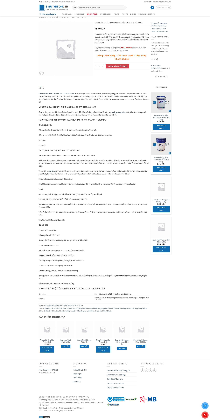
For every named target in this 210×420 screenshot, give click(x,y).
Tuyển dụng (77, 377)
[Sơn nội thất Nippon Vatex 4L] (84, 329)
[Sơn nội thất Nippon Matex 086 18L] (140, 329)
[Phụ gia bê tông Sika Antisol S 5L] (47, 329)
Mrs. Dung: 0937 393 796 (48, 370)
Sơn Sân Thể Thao (60, 17)
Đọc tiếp (66, 346)
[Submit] (124, 7)
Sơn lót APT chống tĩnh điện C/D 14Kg (161, 201)
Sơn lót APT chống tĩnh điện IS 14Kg (161, 241)
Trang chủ (44, 17)
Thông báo (77, 381)
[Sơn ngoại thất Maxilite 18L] (65, 329)
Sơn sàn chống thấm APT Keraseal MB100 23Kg (161, 160)
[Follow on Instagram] (146, 370)
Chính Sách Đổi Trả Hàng (116, 375)
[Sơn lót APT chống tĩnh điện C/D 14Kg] (161, 187)
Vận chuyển (67, 14)
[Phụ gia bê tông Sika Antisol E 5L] (103, 329)
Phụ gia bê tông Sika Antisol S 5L (47, 341)
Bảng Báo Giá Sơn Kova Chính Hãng (89, 309)
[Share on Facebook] (156, 77)
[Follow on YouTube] (154, 370)
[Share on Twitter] (158, 77)
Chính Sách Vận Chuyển (115, 387)
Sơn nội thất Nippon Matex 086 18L (141, 341)
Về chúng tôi (148, 2)
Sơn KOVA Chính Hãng (63, 311)
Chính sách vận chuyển (159, 31)
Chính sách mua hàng (158, 26)
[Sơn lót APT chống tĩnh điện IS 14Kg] (161, 227)
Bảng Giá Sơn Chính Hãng (130, 309)
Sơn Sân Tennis (78, 17)
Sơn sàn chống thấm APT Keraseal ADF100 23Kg (161, 118)
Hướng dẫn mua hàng (159, 23)
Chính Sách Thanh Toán (115, 383)
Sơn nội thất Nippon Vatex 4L (84, 341)
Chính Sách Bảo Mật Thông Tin (118, 370)
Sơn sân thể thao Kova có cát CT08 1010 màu (98, 311)
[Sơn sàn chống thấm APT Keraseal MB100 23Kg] (161, 144)
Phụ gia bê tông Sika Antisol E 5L (103, 341)
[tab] (41, 88)
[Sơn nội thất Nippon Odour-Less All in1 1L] (122, 329)
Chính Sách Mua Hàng (115, 379)
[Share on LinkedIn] (166, 77)
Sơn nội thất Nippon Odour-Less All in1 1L (122, 342)
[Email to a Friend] (161, 77)
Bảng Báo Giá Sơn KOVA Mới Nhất (111, 309)
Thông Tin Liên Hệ (80, 370)
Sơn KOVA (52, 311)
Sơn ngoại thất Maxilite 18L (65, 341)
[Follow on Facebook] (142, 370)
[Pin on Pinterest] (164, 77)
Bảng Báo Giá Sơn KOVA (52, 309)
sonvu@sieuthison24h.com (163, 2)
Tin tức (125, 14)
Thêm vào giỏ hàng (117, 66)
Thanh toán (79, 14)
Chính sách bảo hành (158, 29)
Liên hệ (133, 14)
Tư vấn (116, 14)
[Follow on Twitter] (150, 370)
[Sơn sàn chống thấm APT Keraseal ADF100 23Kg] (161, 102)
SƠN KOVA (58, 305)
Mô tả (41, 88)
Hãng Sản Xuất (50, 305)
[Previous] (38, 339)
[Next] (148, 339)
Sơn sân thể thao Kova (77, 311)
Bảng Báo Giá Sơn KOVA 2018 (69, 309)
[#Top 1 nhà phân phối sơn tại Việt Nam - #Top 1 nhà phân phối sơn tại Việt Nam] (54, 7)
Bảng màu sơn (105, 14)
